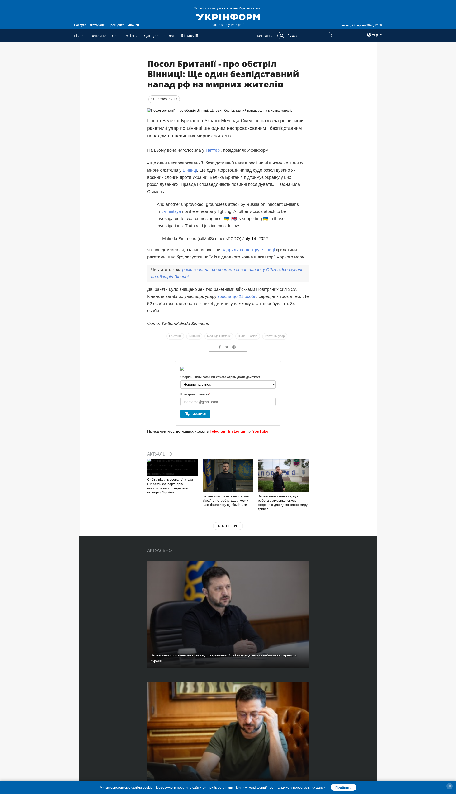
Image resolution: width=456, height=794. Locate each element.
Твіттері (213, 150)
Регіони (131, 35)
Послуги (80, 25)
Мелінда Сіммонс (219, 336)
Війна (79, 35)
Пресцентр (116, 25)
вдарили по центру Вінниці (249, 250)
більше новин (228, 526)
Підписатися (195, 414)
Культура (151, 35)
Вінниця (194, 336)
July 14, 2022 (255, 238)
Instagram (237, 431)
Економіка (98, 35)
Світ (115, 35)
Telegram (218, 431)
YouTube (260, 431)
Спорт (169, 35)
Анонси (133, 25)
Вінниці (190, 170)
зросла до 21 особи (237, 296)
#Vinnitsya (171, 211)
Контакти (265, 35)
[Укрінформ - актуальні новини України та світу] (228, 16)
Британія (175, 336)
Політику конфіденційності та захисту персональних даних (279, 787)
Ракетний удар (275, 336)
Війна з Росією (247, 336)
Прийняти (343, 787)
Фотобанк (97, 25)
